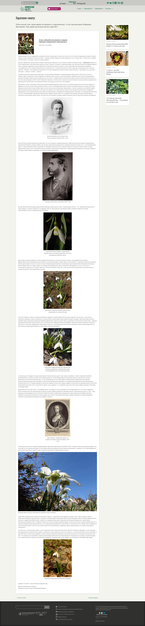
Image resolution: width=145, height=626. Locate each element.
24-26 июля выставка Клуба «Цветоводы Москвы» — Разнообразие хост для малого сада (117, 100)
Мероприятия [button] (88, 9)
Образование (98, 9)
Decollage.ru (104, 616)
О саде (79, 9)
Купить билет (54, 9)
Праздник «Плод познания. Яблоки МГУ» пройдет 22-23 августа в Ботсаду (117, 45)
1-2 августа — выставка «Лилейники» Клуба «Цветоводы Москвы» (115, 72)
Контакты (108, 9)
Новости (114, 41)
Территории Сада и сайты (30, 3)
